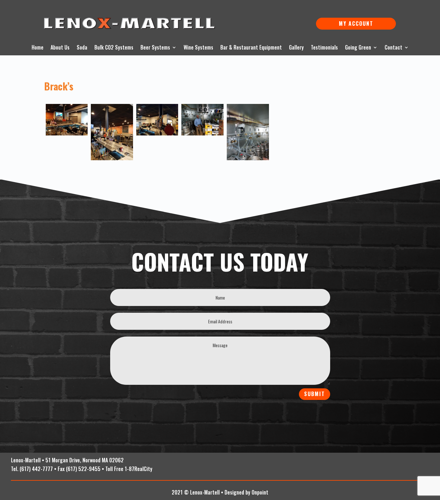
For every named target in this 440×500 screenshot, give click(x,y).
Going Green (358, 48)
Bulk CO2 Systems (113, 48)
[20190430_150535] (112, 132)
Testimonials (324, 48)
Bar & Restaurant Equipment (251, 48)
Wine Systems (198, 48)
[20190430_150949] (202, 119)
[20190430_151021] (248, 132)
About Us (60, 48)
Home (37, 48)
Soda (82, 48)
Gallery (296, 48)
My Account (356, 23)
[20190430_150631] (157, 119)
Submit (314, 394)
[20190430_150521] (67, 119)
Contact (393, 48)
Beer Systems (155, 48)
